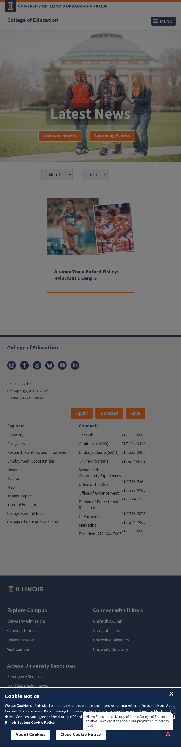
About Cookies (30, 734)
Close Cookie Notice (80, 734)
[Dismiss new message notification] (173, 711)
